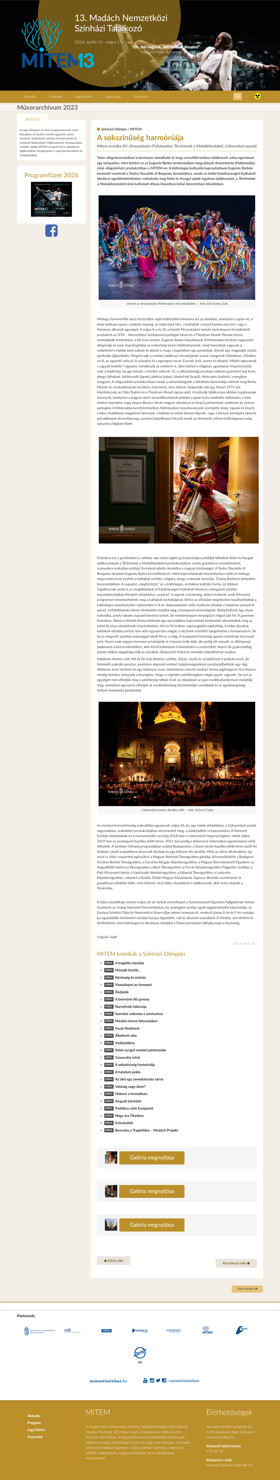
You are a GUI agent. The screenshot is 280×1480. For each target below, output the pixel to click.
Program (55, 97)
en (247, 96)
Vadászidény (125, 1043)
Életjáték (122, 992)
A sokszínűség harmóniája (135, 1064)
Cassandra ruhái (127, 1057)
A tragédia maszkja (129, 963)
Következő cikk (235, 1263)
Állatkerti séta (126, 1035)
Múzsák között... (128, 970)
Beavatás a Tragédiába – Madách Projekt (146, 1130)
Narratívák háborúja (131, 1006)
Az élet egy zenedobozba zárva (139, 1079)
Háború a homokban (131, 1094)
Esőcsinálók (124, 1123)
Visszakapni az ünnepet (133, 985)
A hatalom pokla (127, 1072)
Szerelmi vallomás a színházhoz (139, 1014)
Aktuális (30, 97)
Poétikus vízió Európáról (134, 1108)
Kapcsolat (113, 97)
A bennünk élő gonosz (132, 999)
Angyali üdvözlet (128, 1101)
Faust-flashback (127, 1028)
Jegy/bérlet (83, 97)
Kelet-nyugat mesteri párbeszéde (140, 1050)
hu (238, 96)
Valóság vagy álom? (130, 1086)
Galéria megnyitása (152, 1157)
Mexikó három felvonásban (136, 1021)
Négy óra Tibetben (129, 1116)
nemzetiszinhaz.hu (220, 1437)
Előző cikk (115, 1260)
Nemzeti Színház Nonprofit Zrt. (229, 1465)
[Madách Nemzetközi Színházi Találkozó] (57, 68)
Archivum (141, 97)
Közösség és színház (130, 977)
